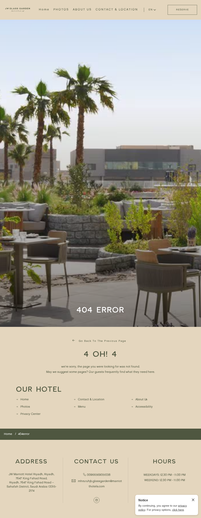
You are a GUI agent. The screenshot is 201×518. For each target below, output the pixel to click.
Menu (82, 406)
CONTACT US (96, 461)
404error (23, 434)
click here (178, 509)
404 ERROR (100, 309)
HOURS (164, 461)
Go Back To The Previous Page (102, 341)
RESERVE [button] (182, 10)
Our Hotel (39, 389)
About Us (141, 399)
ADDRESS (31, 461)
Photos (25, 406)
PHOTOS (61, 9)
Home (44, 9)
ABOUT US (82, 9)
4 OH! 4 (100, 353)
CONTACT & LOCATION (117, 9)
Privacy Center (30, 414)
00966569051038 (98, 475)
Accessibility (144, 406)
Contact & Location (91, 399)
